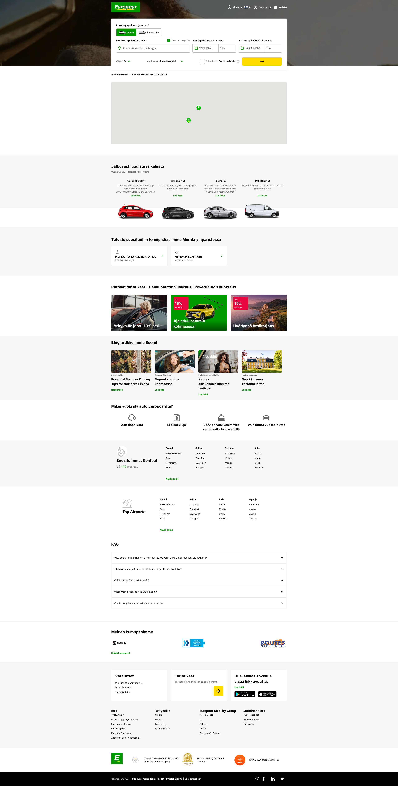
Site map (136, 778)
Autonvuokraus (119, 74)
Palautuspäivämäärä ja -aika (255, 40)
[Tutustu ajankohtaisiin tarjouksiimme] (218, 691)
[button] (198, 108)
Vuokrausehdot (193, 778)
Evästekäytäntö (174, 778)
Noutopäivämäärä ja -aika (208, 40)
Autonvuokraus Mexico (143, 74)
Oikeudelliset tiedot (153, 778)
